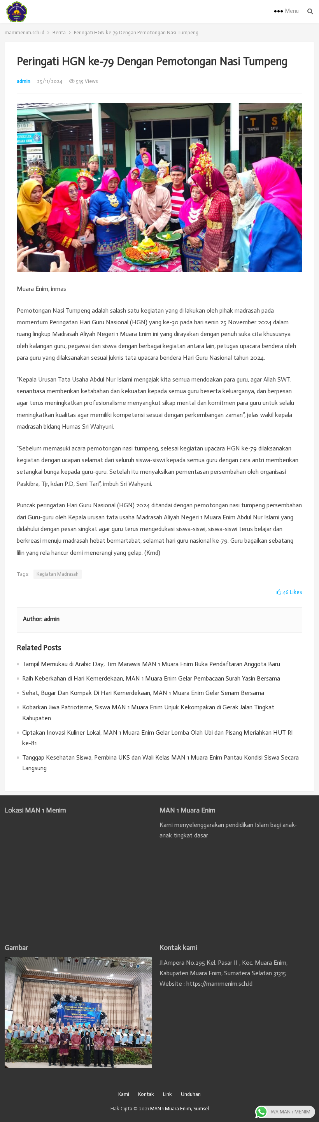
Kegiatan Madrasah (58, 574)
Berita (59, 32)
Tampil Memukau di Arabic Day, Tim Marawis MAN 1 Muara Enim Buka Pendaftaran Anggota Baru (151, 664)
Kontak (146, 1094)
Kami (123, 1094)
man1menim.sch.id (24, 32)
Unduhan (191, 1094)
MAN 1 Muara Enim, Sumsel (179, 1108)
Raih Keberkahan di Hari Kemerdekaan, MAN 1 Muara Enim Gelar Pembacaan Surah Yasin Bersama (151, 678)
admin (23, 81)
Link (167, 1094)
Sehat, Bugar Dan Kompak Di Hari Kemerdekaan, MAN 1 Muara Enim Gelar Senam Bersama (143, 692)
